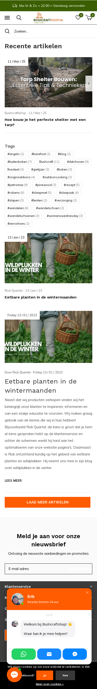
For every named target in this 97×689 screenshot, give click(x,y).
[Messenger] (75, 654)
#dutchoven (78, 162)
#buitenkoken (20, 162)
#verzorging (66, 200)
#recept (72, 185)
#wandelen (18, 208)
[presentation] (88, 83)
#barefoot (41, 154)
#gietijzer (40, 169)
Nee (65, 675)
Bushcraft (49, 162)
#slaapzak (69, 192)
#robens (16, 192)
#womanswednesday (65, 216)
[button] (7, 18)
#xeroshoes (18, 223)
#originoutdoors (21, 177)
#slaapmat (42, 192)
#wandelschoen (50, 208)
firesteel (16, 169)
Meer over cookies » (50, 684)
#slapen (16, 200)
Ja (44, 675)
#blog (64, 154)
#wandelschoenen (23, 216)
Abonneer (78, 568)
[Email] (49, 654)
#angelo (16, 154)
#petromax (18, 185)
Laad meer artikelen (48, 502)
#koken (64, 169)
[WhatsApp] (24, 654)
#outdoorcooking (57, 177)
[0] (88, 17)
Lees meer (13, 480)
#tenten (39, 200)
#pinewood (45, 185)
